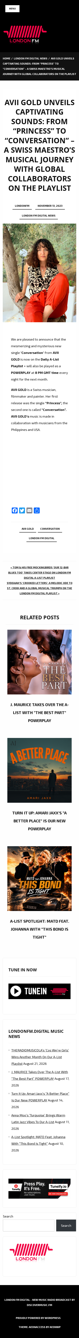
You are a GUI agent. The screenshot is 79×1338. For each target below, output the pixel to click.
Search (8, 1216)
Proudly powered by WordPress (38, 1317)
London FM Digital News (38, 215)
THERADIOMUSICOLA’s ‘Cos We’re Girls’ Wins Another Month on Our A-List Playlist (40, 1057)
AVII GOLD (28, 528)
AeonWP (55, 1327)
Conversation (50, 528)
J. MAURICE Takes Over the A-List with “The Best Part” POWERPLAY (39, 712)
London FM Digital (41, 538)
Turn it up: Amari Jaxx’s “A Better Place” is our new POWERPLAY (39, 820)
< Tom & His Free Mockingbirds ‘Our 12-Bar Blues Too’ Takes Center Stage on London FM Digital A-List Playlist (39, 572)
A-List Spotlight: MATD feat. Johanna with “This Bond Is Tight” (39, 929)
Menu (12, 8)
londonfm (22, 205)
